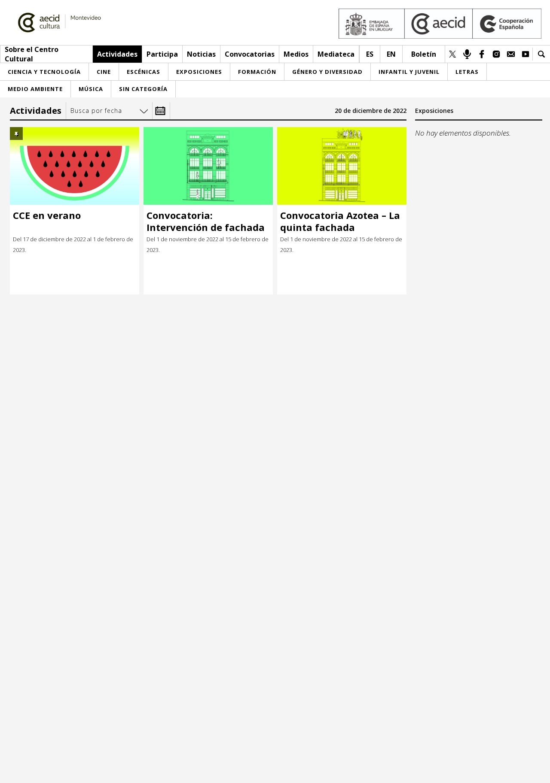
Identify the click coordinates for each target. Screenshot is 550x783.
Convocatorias (250, 54)
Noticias (201, 54)
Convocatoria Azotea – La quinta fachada (340, 221)
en (391, 54)
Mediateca (336, 54)
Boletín (423, 54)
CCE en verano (47, 215)
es (369, 54)
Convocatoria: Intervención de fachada (206, 221)
